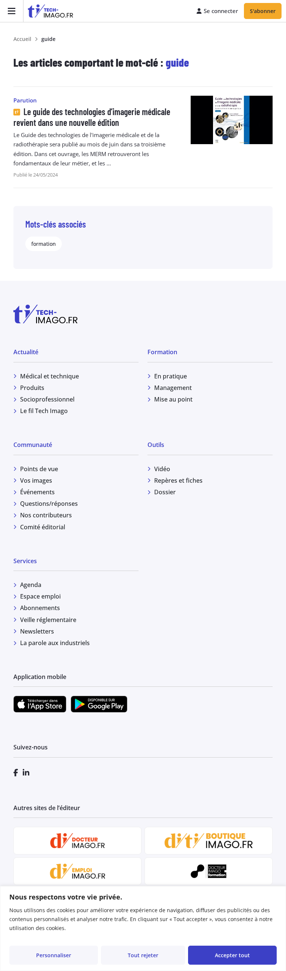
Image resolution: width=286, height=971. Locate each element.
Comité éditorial (42, 527)
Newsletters (37, 631)
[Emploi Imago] (77, 871)
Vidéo (162, 469)
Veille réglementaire (48, 620)
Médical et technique (49, 376)
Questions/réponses (49, 503)
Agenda (30, 585)
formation (43, 243)
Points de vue (39, 469)
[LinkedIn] (26, 773)
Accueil (22, 38)
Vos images (36, 480)
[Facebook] (15, 773)
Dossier (165, 492)
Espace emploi (40, 596)
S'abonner (263, 11)
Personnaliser (53, 955)
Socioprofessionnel (47, 399)
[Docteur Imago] (77, 840)
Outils (155, 445)
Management (173, 388)
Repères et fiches (178, 480)
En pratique (170, 376)
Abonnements (40, 608)
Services (25, 561)
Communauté (32, 445)
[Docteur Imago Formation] (208, 871)
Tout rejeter (143, 955)
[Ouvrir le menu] (11, 11)
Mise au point (173, 399)
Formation (162, 352)
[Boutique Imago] (208, 840)
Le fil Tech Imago (44, 411)
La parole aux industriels (55, 643)
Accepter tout (232, 955)
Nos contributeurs (46, 515)
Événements (37, 492)
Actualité (25, 352)
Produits (32, 388)
